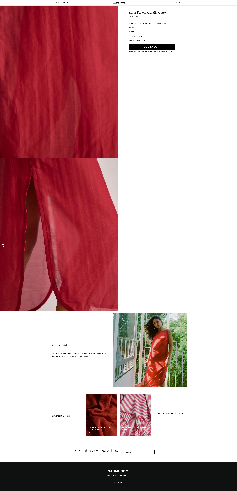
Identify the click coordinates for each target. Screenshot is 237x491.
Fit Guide (123, 475)
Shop (58, 3)
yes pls (158, 452)
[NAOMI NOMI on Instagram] (180, 3)
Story (65, 3)
